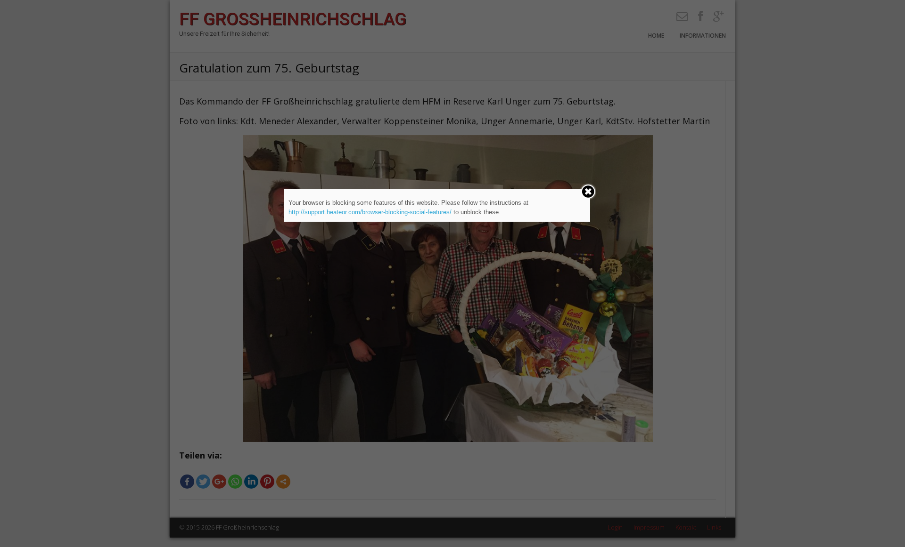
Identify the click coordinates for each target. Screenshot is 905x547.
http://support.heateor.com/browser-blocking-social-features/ (370, 212)
